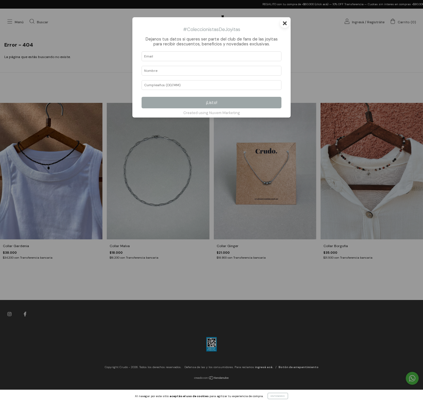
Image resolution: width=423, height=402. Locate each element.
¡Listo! (211, 102)
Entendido (278, 396)
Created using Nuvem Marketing (211, 112)
